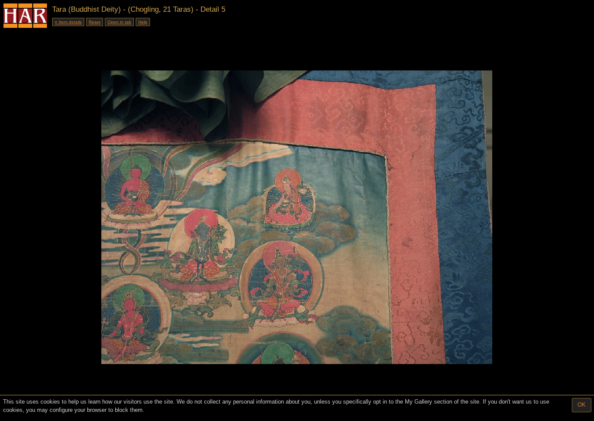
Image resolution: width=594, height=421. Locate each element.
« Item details (68, 22)
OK (581, 404)
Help (142, 22)
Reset (94, 22)
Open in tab (119, 22)
